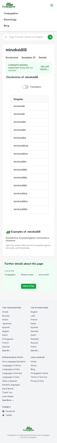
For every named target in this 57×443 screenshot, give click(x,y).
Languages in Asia (10, 377)
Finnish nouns (27, 274)
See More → (8, 400)
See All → (6, 350)
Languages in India (11, 369)
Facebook (10, 411)
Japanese (7, 323)
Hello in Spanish (9, 381)
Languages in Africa (11, 365)
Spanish (6, 327)
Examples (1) (28, 57)
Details (43, 57)
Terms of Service (39, 377)
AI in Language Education (14, 361)
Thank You (7, 392)
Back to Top (28, 286)
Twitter (9, 415)
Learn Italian (7, 396)
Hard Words (7, 388)
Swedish (35, 339)
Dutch (5, 335)
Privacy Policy (37, 381)
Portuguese (7, 339)
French (5, 343)
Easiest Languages (11, 385)
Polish (33, 347)
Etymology (10, 19)
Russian (6, 316)
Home (33, 361)
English (5, 331)
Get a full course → (44, 67)
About (33, 365)
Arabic (5, 319)
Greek (5, 312)
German (6, 347)
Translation (35, 86)
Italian (33, 323)
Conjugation (11, 13)
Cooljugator (10, 274)
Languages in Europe (12, 373)
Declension (12, 57)
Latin (33, 316)
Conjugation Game (39, 373)
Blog (6, 25)
